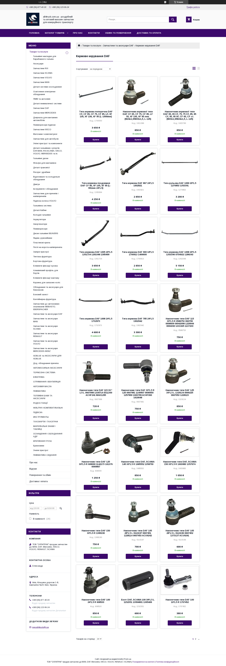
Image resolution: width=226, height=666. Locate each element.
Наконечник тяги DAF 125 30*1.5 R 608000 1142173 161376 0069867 (96, 464)
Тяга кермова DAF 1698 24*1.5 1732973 (95, 319)
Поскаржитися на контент (143, 662)
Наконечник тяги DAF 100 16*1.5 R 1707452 (180, 600)
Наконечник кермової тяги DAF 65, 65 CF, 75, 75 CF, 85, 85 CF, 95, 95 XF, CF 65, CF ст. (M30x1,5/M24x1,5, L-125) (179, 115)
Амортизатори (40, 224)
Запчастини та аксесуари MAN (45, 319)
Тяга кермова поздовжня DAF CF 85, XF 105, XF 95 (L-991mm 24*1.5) (96, 185)
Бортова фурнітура (42, 261)
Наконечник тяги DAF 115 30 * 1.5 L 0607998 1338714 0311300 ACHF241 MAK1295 (95, 392)
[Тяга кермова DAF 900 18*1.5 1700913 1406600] (137, 232)
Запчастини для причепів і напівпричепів (45, 194)
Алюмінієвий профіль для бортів (45, 271)
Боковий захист (40, 294)
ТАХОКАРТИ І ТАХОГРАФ (45, 421)
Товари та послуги (91, 45)
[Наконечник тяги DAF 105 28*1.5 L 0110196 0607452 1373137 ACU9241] (179, 511)
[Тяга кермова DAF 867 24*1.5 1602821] (137, 163)
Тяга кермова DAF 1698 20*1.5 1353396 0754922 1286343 (179, 253)
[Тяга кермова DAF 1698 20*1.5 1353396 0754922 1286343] (179, 232)
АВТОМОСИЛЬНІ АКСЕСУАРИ (47, 368)
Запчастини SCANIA (42, 73)
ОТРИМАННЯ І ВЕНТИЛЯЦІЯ (46, 382)
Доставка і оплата (38, 481)
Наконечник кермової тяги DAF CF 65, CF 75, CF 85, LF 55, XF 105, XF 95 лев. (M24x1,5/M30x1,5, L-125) (138, 115)
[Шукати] (173, 19)
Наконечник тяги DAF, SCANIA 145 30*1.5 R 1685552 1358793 (138, 462)
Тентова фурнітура (42, 256)
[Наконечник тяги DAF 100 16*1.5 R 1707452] (179, 580)
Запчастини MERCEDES (44, 113)
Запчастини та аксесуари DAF (118, 45)
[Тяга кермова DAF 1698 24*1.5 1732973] (95, 299)
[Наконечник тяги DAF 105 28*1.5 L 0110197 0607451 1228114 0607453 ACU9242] (137, 511)
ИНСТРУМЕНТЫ (41, 417)
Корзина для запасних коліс (46, 282)
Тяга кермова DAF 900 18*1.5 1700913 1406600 (138, 253)
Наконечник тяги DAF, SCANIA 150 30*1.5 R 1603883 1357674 (179, 462)
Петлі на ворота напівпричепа (47, 247)
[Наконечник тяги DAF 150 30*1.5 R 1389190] (95, 511)
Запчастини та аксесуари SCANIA (45, 327)
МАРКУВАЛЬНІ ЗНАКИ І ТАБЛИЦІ (44, 427)
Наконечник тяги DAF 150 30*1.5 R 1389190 (96, 531)
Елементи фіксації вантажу (46, 278)
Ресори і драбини (41, 172)
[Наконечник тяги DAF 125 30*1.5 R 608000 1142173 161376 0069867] (95, 442)
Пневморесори (40, 229)
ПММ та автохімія (41, 99)
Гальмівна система (42, 205)
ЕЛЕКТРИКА (38, 377)
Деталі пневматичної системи (47, 103)
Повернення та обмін (40, 475)
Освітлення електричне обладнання (44, 92)
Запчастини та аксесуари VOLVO (45, 342)
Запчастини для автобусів (46, 139)
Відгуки (33, 469)
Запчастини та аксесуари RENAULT (45, 334)
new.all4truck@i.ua (40, 627)
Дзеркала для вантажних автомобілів (45, 118)
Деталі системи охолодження (47, 87)
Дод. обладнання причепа (46, 363)
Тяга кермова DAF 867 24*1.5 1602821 (138, 184)
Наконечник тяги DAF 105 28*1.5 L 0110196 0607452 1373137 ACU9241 (180, 533)
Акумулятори (39, 219)
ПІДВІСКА (37, 412)
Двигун (36, 184)
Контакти (94, 33)
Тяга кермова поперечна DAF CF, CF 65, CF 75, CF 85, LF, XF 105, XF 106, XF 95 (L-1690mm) (96, 114)
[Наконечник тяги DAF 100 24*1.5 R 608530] (95, 580)
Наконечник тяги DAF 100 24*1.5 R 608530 (96, 600)
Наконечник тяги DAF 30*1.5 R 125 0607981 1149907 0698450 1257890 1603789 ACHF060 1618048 (137, 394)
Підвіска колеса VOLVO (44, 201)
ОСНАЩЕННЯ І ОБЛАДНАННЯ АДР (47, 435)
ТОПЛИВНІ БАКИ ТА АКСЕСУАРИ (42, 397)
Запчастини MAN (41, 82)
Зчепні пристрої (40, 450)
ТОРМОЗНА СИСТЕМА (44, 372)
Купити (96, 140)
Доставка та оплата (149, 33)
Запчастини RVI (40, 68)
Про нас (78, 33)
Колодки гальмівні (42, 215)
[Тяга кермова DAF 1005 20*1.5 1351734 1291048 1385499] (95, 232)
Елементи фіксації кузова (45, 266)
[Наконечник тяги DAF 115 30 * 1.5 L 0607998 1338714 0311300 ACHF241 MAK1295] (95, 370)
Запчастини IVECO (42, 129)
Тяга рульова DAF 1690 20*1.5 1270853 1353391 (179, 184)
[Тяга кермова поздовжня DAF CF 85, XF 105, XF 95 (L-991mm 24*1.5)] (95, 163)
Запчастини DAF (41, 108)
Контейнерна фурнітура (44, 299)
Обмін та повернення (118, 33)
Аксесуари (38, 63)
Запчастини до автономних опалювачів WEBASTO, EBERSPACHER (46, 307)
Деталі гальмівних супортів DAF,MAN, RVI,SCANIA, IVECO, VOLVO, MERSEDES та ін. (47, 151)
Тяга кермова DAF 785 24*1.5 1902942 (138, 319)
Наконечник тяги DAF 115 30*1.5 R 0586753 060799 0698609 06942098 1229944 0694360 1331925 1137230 (180, 322)
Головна (34, 33)
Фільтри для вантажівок (44, 163)
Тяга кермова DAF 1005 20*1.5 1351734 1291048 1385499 (95, 253)
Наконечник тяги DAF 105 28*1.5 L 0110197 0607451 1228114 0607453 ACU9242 (138, 533)
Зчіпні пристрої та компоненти (47, 143)
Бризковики (38, 446)
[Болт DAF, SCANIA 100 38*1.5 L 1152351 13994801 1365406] (137, 580)
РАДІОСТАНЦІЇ (40, 403)
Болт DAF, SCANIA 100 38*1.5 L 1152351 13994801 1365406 (138, 600)
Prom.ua (127, 659)
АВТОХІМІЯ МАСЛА (42, 386)
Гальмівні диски (40, 158)
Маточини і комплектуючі (45, 134)
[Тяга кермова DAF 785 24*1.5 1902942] (137, 299)
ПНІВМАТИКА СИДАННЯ (44, 455)
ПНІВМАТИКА (39, 391)
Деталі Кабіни (39, 210)
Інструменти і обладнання (45, 189)
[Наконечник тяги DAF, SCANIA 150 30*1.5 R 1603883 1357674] (179, 442)
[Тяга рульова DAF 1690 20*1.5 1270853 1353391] (179, 163)
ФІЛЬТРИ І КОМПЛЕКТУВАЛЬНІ (48, 408)
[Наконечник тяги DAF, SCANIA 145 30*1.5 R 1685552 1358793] (137, 442)
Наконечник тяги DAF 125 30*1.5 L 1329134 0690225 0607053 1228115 (180, 392)
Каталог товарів (54, 33)
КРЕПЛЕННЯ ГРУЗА (42, 441)
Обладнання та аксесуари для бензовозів (48, 288)
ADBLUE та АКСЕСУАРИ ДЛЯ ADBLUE (47, 357)
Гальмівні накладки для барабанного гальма (44, 57)
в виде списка (198, 69)
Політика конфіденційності (167, 662)
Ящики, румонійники (42, 238)
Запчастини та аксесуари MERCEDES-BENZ (45, 349)
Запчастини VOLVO (42, 77)
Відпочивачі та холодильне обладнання (46, 178)
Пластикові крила (41, 242)
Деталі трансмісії (41, 167)
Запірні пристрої (41, 252)
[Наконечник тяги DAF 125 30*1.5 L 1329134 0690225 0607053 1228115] (179, 370)
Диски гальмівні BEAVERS (45, 233)
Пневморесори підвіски (44, 125)
